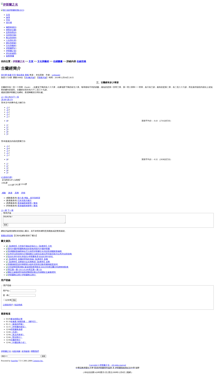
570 (10, 100)
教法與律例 (11, 38)
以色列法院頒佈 (65, 254)
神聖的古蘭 (11, 30)
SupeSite (14, 361)
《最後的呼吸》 (18, 324)
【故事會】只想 (45, 246)
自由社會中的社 (46, 256)
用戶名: (6, 291)
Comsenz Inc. (37, 361)
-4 (7, 110)
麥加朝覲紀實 (17, 319)
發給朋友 (20, 75)
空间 (8, 20)
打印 (14, 75)
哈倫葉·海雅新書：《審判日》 (24, 321)
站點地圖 (16, 351)
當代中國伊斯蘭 (43, 249)
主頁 (8, 15)
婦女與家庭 (11, 43)
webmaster (56, 75)
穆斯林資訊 (11, 27)
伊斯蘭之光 (19, 61)
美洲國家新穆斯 (55, 251)
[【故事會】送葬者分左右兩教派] (21, 262)
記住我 (8, 300)
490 (4, 100)
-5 (7, 107)
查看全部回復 (7, 236)
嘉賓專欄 (10, 56)
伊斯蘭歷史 (11, 48)
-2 (7, 114)
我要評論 (42, 77)
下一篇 (10, 210)
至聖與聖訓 (11, 32)
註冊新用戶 (8, 305)
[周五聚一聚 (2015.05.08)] (17, 270)
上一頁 (4, 97)
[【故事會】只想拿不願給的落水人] (22, 246)
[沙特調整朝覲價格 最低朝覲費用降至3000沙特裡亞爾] (30, 267)
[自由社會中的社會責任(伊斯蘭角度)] (22, 256)
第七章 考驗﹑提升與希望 (29, 198)
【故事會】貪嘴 (41, 259)
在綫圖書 (58, 61)
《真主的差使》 (18, 335)
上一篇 (4, 210)
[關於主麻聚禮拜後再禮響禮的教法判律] (24, 272)
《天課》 (15, 332)
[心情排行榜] (6, 177)
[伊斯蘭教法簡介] (14, 275)
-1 (7, 116)
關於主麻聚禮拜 (49, 272)
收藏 (9, 75)
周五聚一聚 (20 (35, 270)
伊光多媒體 (11, 53)
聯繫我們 (35, 351)
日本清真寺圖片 (25, 200)
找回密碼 (18, 305)
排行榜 (9, 23)
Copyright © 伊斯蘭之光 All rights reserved (107, 365)
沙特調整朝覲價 (61, 267)
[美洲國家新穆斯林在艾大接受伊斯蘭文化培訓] (27, 251)
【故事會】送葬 (43, 262)
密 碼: (6, 295)
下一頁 (16, 97)
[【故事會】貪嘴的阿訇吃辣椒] (20, 259)
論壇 (8, 17)
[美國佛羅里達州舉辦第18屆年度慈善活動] (25, 264)
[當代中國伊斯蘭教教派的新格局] (21, 249)
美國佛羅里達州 (51, 264)
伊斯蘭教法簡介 (29, 275)
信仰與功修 (11, 35)
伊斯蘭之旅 (11, 51)
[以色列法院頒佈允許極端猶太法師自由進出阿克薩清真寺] (32, 254)
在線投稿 (81, 61)
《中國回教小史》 (19, 342)
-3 (7, 112)
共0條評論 (29, 77)
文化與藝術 (11, 45)
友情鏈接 (26, 351)
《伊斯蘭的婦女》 (19, 327)
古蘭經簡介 (16, 340)
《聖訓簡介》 (17, 337)
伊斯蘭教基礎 (17, 329)
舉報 (27, 75)
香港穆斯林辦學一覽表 (28, 203)
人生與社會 (11, 40)
